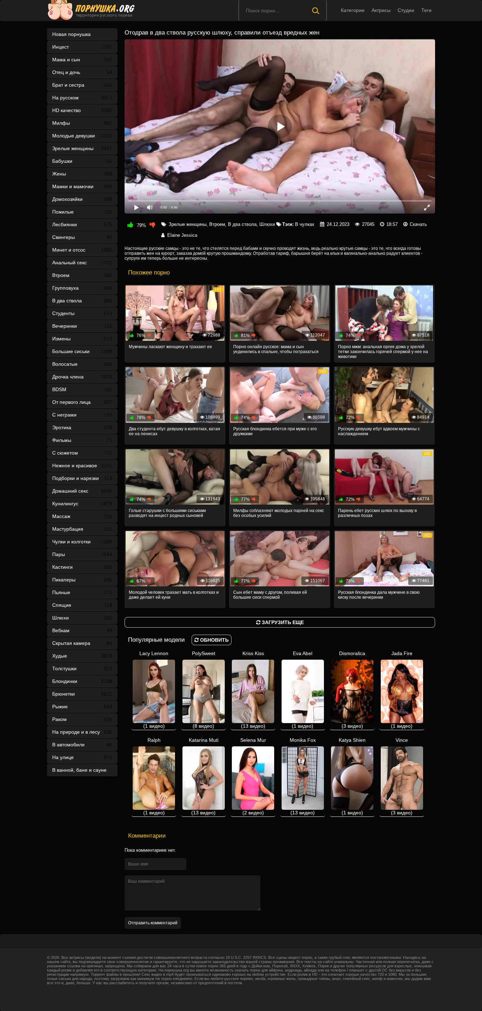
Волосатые (82, 364)
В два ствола (82, 300)
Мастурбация (82, 529)
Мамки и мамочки (82, 186)
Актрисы (381, 10)
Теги (426, 10)
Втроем (82, 275)
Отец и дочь (82, 72)
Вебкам (82, 630)
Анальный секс (82, 262)
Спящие (82, 605)
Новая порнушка (71, 34)
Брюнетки (82, 694)
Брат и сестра (82, 85)
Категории (352, 10)
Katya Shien (352, 776)
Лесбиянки (82, 224)
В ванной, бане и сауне (82, 771)
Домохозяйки (82, 199)
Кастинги (82, 567)
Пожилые (82, 212)
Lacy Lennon (153, 690)
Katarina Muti (203, 776)
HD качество (82, 110)
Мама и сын (82, 59)
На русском (82, 97)
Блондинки (82, 681)
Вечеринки (82, 326)
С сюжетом (82, 453)
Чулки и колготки (82, 541)
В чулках (304, 224)
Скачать (418, 224)
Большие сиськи (82, 351)
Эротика (82, 427)
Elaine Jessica (182, 235)
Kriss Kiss (253, 690)
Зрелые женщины (82, 148)
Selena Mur (253, 776)
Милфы (82, 123)
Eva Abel (302, 690)
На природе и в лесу (82, 732)
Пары (82, 554)
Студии (406, 10)
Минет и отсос (82, 250)
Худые (82, 656)
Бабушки (82, 161)
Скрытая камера (82, 643)
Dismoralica (352, 690)
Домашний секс (82, 491)
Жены (82, 174)
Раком (82, 719)
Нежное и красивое (82, 465)
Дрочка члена (82, 377)
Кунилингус (82, 503)
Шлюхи (82, 618)
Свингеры (82, 237)
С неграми (82, 415)
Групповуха (82, 288)
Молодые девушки (82, 135)
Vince (401, 776)
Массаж (82, 516)
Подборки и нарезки (82, 478)
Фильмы (82, 440)
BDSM (82, 389)
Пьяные (82, 592)
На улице (82, 757)
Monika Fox (303, 776)
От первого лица (82, 402)
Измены (82, 338)
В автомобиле (82, 744)
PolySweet (203, 690)
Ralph (154, 776)
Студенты (82, 313)
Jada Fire (401, 690)
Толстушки (82, 668)
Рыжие (82, 706)
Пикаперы (82, 579)
